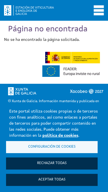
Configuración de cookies (51, 147)
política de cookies (60, 136)
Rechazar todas (52, 163)
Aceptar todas (51, 179)
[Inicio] (31, 10)
